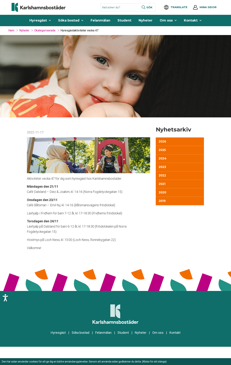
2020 (162, 192)
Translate (179, 7)
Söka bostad (68, 20)
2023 (162, 167)
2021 (162, 184)
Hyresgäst (38, 20)
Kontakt (191, 20)
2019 (162, 201)
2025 (162, 150)
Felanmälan (100, 20)
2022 (162, 175)
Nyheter (145, 20)
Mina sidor (208, 7)
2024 (162, 158)
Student (124, 20)
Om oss (166, 20)
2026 (162, 141)
